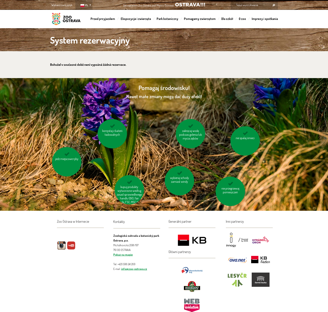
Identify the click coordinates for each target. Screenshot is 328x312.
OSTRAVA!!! (190, 4)
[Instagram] (61, 248)
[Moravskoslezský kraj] (192, 270)
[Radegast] (192, 286)
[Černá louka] (260, 282)
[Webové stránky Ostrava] (192, 303)
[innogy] (237, 242)
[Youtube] (71, 248)
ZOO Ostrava (66, 19)
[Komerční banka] (192, 241)
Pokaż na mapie (123, 254)
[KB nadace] (260, 262)
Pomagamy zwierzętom (200, 19)
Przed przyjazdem (103, 19)
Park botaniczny (167, 19)
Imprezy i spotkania (265, 19)
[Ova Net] (237, 262)
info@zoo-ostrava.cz (134, 269)
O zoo (242, 19)
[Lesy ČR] (237, 282)
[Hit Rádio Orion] (260, 242)
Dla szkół (227, 19)
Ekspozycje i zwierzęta (136, 19)
